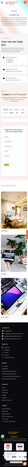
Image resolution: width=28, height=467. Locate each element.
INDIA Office (4, 317)
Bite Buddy (5, 411)
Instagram (6, 350)
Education (4, 390)
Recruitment (5, 366)
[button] (2, 2)
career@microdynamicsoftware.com (13, 333)
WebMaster (5, 368)
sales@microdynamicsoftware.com (14, 71)
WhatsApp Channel (9, 357)
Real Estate (5, 392)
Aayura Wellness (6, 408)
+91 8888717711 (9, 62)
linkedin (6, 352)
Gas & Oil (4, 397)
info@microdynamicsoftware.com (13, 336)
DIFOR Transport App (7, 416)
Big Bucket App (6, 413)
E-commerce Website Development (11, 376)
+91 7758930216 (9, 60)
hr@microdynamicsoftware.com (13, 80)
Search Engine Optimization (9, 373)
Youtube (6, 355)
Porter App (5, 419)
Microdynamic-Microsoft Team (12, 338)
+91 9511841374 (9, 59)
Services (14, 11)
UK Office (4, 274)
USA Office (4, 231)
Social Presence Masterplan (9, 379)
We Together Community (8, 421)
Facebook (6, 347)
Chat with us (27, 234)
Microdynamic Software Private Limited (14, 465)
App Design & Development (9, 371)
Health (4, 387)
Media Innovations (6, 400)
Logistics (4, 395)
